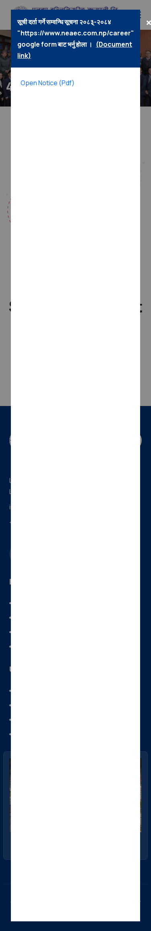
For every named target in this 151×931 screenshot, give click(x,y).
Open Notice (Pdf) (47, 82)
